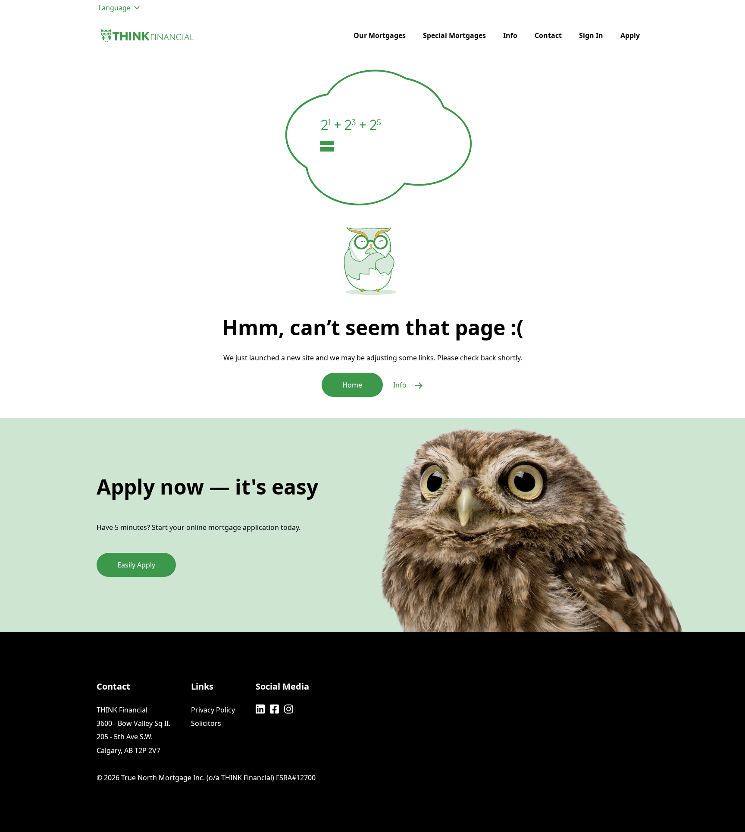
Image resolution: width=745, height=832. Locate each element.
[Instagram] (288, 709)
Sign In (591, 35)
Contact (548, 35)
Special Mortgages (454, 35)
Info (510, 35)
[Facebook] (274, 709)
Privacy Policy (213, 710)
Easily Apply (136, 565)
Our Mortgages (380, 35)
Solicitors (206, 723)
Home (352, 385)
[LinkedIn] (260, 709)
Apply (630, 35)
